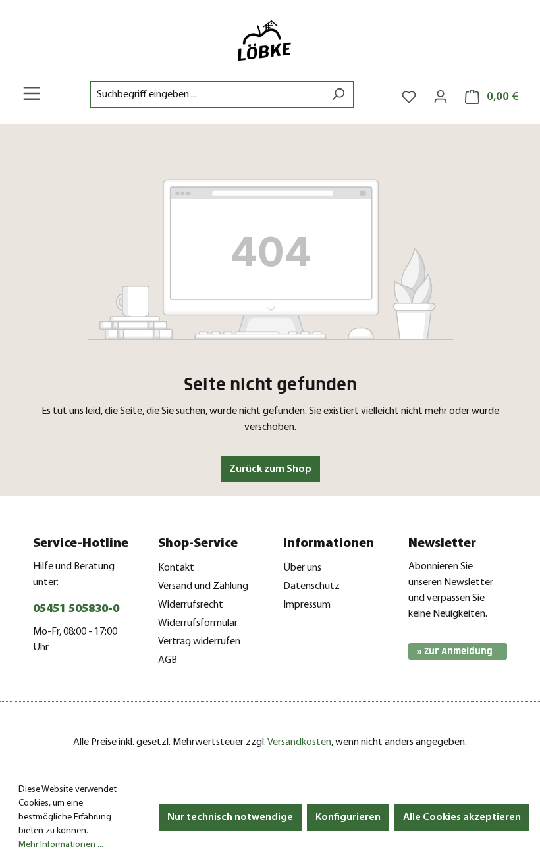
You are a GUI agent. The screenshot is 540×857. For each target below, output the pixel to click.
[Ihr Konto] (440, 97)
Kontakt (176, 568)
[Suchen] (338, 94)
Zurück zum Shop (270, 469)
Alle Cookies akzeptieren (462, 817)
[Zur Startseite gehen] (270, 40)
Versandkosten (299, 742)
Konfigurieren (348, 817)
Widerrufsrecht (190, 605)
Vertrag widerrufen (199, 641)
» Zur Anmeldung (454, 651)
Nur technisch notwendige (230, 817)
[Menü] (31, 94)
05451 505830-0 (76, 609)
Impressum (307, 605)
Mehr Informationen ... (60, 845)
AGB (167, 660)
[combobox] (206, 94)
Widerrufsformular (198, 623)
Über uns (302, 568)
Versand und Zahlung (203, 586)
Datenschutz (311, 586)
